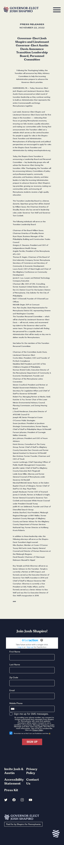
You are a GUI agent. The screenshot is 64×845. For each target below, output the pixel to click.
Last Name (20, 664)
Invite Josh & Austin (13, 771)
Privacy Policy (37, 730)
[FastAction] (29, 640)
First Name (20, 651)
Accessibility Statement (14, 781)
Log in (20, 647)
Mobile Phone (21, 703)
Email (12, 690)
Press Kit (11, 790)
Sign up (30, 647)
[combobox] (13, 709)
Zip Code (19, 677)
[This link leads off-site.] (5, 800)
